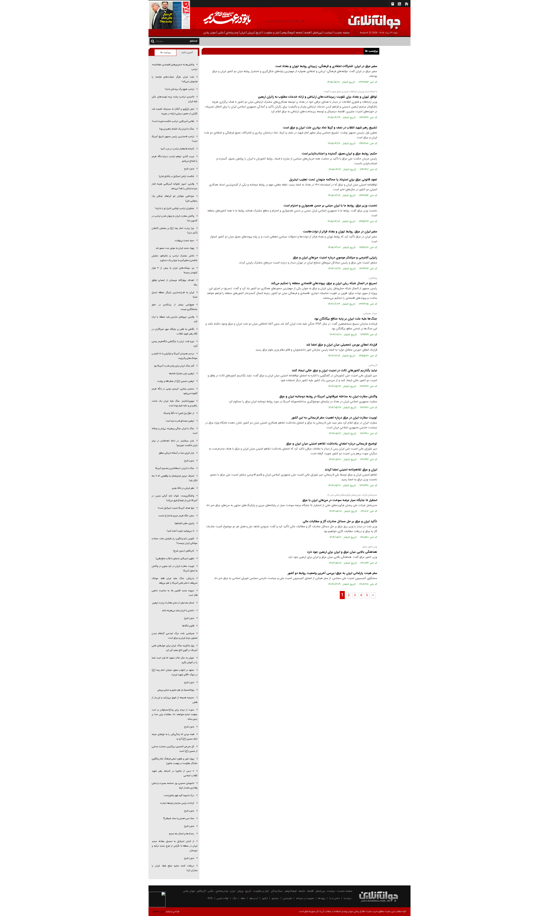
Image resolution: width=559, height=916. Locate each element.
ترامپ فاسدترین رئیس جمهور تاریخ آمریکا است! (174, 139)
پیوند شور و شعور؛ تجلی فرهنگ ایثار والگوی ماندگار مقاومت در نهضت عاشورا (174, 761)
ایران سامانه (158, 911)
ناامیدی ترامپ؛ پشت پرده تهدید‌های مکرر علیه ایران (174, 99)
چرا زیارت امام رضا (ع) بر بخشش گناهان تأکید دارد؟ (174, 230)
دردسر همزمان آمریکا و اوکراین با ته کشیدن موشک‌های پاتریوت (174, 356)
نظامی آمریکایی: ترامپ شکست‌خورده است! (173, 121)
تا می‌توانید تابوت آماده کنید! (180, 531)
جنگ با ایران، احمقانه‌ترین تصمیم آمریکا (174, 468)
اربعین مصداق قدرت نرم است (180, 421)
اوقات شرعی (222, 898)
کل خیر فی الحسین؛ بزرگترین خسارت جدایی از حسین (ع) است (174, 749)
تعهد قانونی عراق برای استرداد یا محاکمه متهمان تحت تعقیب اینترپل (333, 179)
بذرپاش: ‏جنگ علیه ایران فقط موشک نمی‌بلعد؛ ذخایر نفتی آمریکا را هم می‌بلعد (174, 581)
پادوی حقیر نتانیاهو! (184, 523)
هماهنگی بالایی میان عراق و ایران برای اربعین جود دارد (342, 552)
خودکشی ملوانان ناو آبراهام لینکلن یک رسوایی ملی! (174, 198)
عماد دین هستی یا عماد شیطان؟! (178, 818)
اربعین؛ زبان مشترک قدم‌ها (181, 373)
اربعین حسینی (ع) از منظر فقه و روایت (175, 381)
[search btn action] (153, 41)
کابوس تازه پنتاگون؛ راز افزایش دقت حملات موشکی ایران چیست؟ (174, 541)
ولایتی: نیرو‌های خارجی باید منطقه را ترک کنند (174, 319)
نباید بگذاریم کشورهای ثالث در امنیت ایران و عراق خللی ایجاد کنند (334, 370)
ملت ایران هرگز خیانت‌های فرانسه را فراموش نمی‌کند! (174, 79)
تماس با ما (334, 898)
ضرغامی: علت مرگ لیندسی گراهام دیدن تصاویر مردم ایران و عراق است (174, 636)
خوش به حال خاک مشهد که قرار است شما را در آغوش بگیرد (174, 660)
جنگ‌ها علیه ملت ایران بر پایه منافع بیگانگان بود (345, 318)
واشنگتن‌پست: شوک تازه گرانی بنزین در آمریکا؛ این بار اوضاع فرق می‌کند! (174, 498)
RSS (210, 898)
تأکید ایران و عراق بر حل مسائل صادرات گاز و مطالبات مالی (340, 521)
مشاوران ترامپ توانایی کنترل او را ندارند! (174, 208)
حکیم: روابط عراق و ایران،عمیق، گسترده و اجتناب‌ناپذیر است (339, 153)
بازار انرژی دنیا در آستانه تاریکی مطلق (176, 453)
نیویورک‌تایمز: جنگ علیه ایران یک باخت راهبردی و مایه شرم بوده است (174, 403)
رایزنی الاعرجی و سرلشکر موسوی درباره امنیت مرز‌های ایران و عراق (335, 257)
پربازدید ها (165, 52)
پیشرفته (159, 41)
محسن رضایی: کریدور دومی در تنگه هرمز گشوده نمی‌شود (174, 391)
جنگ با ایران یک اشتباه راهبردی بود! (176, 129)
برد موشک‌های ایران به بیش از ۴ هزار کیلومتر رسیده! (174, 270)
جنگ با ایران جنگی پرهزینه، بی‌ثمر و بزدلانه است (174, 431)
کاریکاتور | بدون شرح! (183, 551)
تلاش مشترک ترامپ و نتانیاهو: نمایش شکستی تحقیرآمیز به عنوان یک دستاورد (174, 258)
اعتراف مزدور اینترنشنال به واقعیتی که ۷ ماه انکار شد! (174, 478)
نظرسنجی (287, 898)
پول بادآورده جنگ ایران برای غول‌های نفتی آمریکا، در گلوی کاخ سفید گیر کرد (174, 648)
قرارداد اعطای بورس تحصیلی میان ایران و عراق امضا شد (341, 344)
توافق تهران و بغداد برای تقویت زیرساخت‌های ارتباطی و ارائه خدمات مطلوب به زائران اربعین (317, 96)
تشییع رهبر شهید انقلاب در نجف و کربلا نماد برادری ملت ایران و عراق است (330, 127)
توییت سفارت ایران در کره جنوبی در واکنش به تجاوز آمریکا (174, 568)
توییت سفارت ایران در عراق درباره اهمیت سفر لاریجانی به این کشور (334, 417)
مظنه (243, 898)
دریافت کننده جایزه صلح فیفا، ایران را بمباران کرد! (174, 868)
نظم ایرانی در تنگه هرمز (183, 488)
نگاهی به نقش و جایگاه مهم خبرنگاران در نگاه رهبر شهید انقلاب (174, 331)
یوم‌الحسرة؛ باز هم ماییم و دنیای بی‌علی (175, 690)
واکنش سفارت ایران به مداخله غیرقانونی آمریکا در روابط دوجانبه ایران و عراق (328, 396)
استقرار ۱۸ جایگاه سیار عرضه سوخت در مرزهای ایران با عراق (339, 500)
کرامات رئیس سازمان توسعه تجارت (177, 803)
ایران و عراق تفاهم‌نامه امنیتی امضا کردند (351, 469)
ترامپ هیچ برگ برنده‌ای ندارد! (179, 89)
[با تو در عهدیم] (233, 18)
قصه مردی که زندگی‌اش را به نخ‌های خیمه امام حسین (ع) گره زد (174, 737)
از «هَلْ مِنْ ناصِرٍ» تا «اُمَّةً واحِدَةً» (178, 413)
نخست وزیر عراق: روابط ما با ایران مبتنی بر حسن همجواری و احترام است (330, 205)
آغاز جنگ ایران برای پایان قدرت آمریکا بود (174, 366)
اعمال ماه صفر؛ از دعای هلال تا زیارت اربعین (173, 603)
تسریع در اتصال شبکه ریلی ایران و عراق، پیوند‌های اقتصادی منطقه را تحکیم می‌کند (324, 283)
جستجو (275, 898)
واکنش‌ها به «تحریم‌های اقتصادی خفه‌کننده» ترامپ (174, 67)
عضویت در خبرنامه (305, 898)
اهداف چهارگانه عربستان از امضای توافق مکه (174, 282)
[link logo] (509, 19)
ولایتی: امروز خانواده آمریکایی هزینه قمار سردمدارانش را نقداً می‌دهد (174, 186)
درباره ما (347, 898)
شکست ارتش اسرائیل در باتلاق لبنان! (176, 176)
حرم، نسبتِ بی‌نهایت (184, 240)
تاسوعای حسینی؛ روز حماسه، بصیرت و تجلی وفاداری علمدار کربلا (174, 785)
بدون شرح (189, 169)
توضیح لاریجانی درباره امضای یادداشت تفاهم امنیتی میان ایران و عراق (331, 443)
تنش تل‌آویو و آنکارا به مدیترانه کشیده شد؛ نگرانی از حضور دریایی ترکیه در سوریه (174, 111)
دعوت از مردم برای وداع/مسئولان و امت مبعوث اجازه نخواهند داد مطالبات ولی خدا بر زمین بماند (174, 714)
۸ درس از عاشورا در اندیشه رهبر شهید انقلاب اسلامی (174, 773)
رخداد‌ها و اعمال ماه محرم (181, 834)
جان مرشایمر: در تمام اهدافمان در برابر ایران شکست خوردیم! (174, 443)
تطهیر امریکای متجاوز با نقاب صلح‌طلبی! (175, 558)
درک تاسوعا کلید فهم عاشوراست (179, 795)
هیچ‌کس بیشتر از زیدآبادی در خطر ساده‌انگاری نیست (174, 307)
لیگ (234, 898)
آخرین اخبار (187, 52)
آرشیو (264, 898)
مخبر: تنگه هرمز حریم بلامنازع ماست (176, 516)
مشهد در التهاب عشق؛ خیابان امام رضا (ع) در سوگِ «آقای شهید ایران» (174, 672)
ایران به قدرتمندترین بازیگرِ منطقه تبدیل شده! (174, 295)
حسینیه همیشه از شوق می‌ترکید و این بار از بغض (174, 700)
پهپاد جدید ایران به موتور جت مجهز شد (175, 248)
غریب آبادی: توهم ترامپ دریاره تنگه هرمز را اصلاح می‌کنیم (174, 159)
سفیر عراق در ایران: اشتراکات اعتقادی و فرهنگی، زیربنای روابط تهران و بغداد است (326, 66)
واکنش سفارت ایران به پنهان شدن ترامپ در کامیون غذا (174, 218)
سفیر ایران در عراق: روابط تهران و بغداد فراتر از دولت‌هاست (340, 231)
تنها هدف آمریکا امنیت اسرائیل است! (176, 508)
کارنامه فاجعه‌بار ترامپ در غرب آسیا (177, 149)
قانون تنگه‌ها (188, 626)
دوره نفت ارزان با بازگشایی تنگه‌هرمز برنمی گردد (174, 344)
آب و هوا (253, 898)
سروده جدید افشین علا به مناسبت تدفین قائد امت (174, 593)
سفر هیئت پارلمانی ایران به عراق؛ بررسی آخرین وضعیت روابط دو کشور (332, 573)
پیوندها (321, 898)
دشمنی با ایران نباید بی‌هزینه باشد (178, 610)
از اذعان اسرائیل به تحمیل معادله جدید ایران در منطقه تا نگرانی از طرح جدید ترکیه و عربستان (174, 846)
